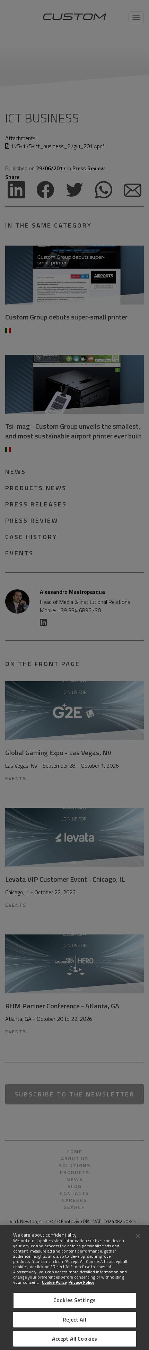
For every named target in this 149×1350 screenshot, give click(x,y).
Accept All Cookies (74, 1338)
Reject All (74, 1319)
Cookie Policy (54, 1282)
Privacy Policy (81, 1282)
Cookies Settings (74, 1300)
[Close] (138, 1236)
